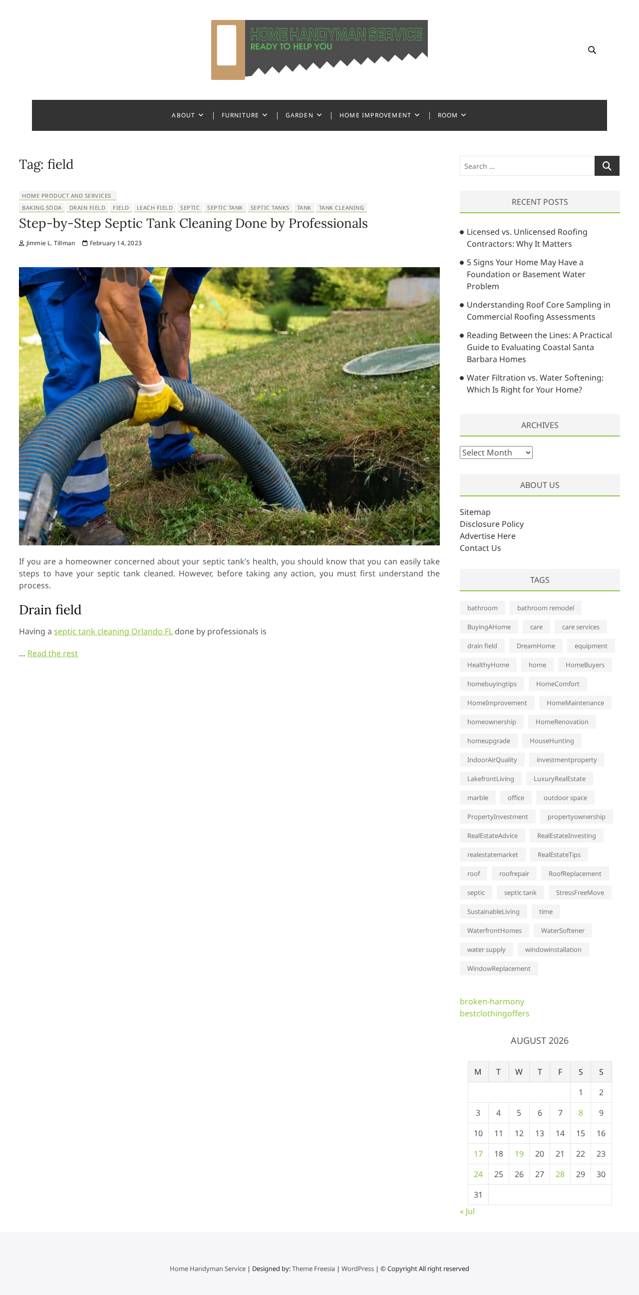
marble (477, 797)
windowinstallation (553, 949)
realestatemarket (492, 854)
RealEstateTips (559, 854)
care (536, 626)
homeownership (491, 721)
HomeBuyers (585, 664)
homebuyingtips (492, 683)
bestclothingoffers (495, 1013)
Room (448, 115)
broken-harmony (492, 1001)
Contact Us (480, 547)
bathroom (482, 607)
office (516, 797)
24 (478, 1174)
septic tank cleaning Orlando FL (113, 631)
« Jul (467, 1211)
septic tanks (270, 207)
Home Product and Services (66, 195)
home (537, 664)
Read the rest (52, 653)
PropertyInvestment (497, 816)
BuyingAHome (489, 626)
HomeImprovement (497, 702)
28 (560, 1174)
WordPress (357, 1268)
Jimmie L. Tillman (50, 243)
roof (473, 873)
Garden (300, 115)
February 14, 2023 (115, 243)
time (546, 911)
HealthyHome (488, 664)
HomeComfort (558, 683)
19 (519, 1153)
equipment (591, 645)
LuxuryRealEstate (560, 778)
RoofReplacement (575, 873)
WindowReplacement (499, 968)
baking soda (42, 207)
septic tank (225, 207)
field (121, 207)
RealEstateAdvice (492, 835)
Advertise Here (488, 535)
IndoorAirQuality (492, 759)
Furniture (241, 115)
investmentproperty (567, 759)
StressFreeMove (580, 892)
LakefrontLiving (490, 778)
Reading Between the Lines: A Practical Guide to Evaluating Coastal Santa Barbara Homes (539, 347)
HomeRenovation (562, 721)
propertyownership (577, 816)
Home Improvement (375, 115)
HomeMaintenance (575, 702)
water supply (486, 949)
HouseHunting (552, 740)
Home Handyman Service (208, 1268)
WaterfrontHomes (494, 930)
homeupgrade (488, 740)
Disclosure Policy (492, 523)
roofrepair (514, 873)
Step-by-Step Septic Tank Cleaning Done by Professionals (193, 223)
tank (304, 207)
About (183, 115)
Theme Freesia (313, 1268)
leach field (155, 207)
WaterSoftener (563, 930)
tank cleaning (341, 207)
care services (581, 626)
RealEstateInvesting (566, 835)
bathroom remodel (545, 607)
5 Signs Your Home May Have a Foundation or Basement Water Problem (526, 274)
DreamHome (536, 645)
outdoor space (565, 797)
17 (478, 1153)
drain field (87, 207)
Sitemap (475, 511)
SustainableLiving (493, 911)
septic (190, 207)
